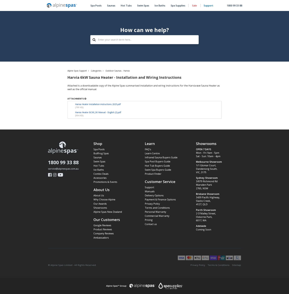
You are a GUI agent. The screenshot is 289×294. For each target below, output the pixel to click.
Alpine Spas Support (77, 70)
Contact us (151, 224)
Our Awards (100, 203)
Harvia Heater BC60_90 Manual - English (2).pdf (98, 112)
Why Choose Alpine (104, 199)
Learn (150, 144)
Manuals (150, 191)
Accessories (100, 178)
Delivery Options (154, 195)
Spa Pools (96, 5)
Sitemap (236, 265)
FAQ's (148, 149)
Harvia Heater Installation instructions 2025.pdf (98, 104)
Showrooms (100, 207)
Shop (97, 144)
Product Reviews (102, 229)
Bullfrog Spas (101, 153)
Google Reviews (102, 225)
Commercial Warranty (157, 216)
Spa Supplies (178, 5)
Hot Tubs (126, 5)
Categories (96, 70)
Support (208, 5)
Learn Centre (152, 153)
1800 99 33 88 (63, 162)
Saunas (111, 5)
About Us (101, 190)
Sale (194, 5)
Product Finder (153, 173)
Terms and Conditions (157, 207)
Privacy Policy (152, 203)
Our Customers (106, 220)
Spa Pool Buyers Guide (157, 161)
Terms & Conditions (219, 265)
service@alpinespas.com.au (63, 168)
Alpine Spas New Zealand (107, 211)
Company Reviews (103, 233)
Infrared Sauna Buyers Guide (161, 157)
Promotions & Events (105, 182)
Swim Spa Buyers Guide (158, 169)
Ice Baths (160, 5)
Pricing (149, 220)
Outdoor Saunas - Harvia (118, 70)
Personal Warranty (155, 211)
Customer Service (160, 182)
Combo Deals (101, 173)
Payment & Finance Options (160, 199)
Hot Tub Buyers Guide (157, 165)
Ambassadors (101, 237)
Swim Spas (143, 5)
